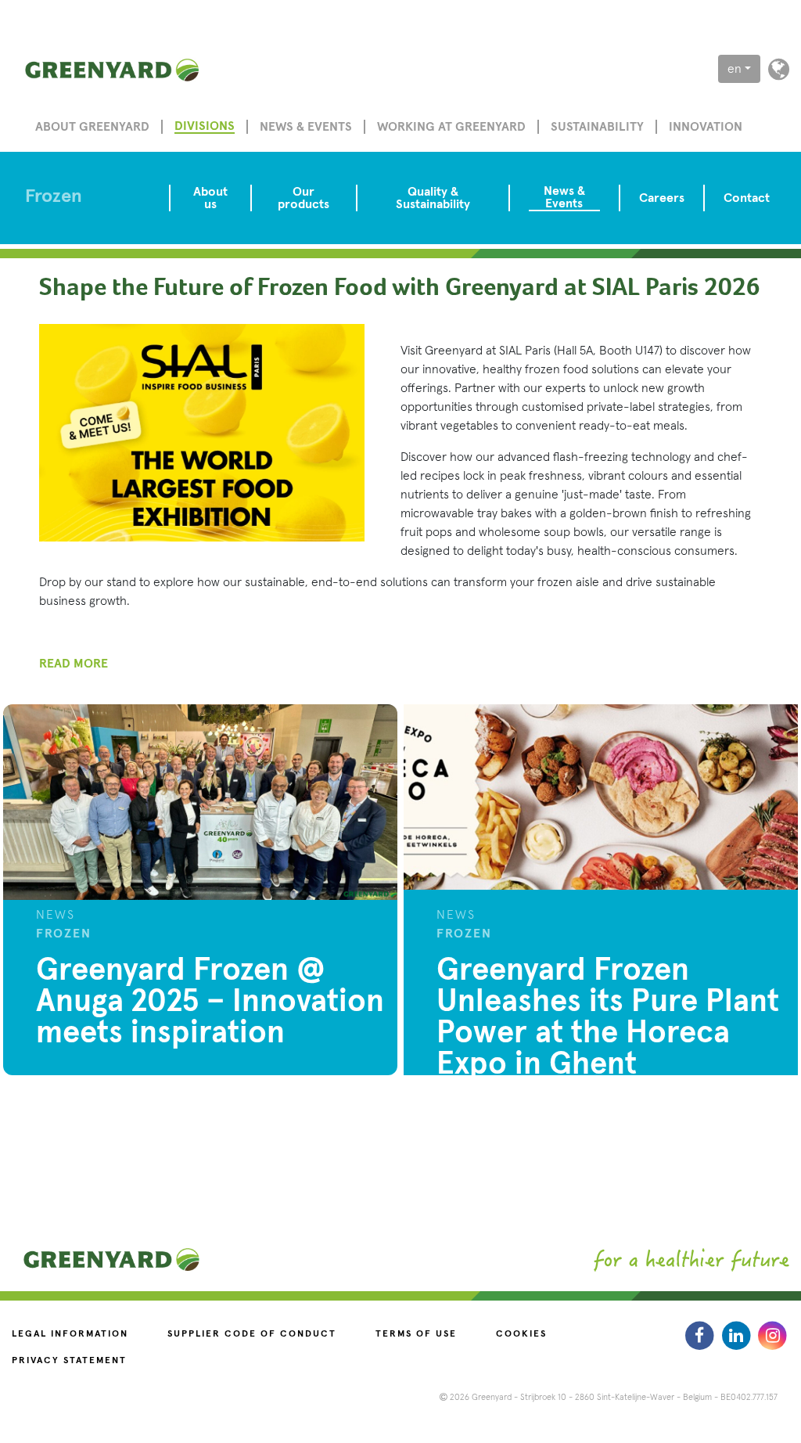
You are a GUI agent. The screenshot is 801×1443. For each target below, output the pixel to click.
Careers (661, 198)
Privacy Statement (69, 1361)
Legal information (70, 1334)
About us (210, 198)
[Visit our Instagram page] (772, 1335)
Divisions (204, 126)
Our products (303, 198)
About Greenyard (92, 127)
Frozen (53, 196)
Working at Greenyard (451, 127)
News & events (306, 127)
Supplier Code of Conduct (251, 1334)
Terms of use (416, 1334)
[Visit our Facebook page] (701, 1335)
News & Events (564, 197)
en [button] (734, 69)
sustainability (597, 127)
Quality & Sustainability (433, 198)
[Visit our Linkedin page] (738, 1335)
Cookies (521, 1334)
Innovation (705, 127)
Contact (747, 198)
